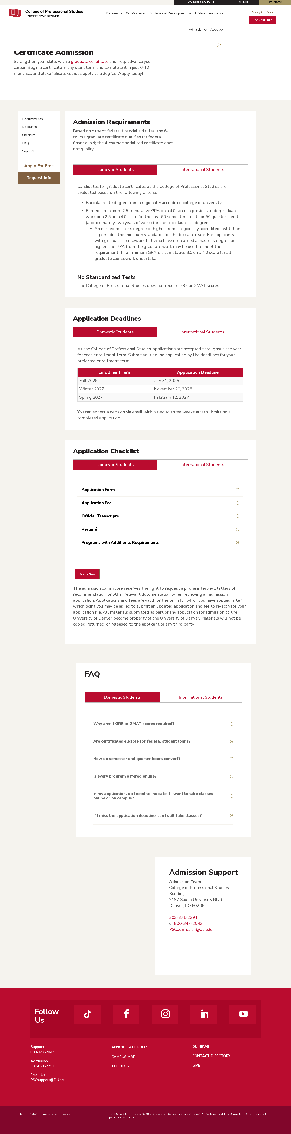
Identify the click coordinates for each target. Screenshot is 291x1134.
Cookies (66, 1114)
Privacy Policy (50, 1114)
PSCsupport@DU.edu (47, 1080)
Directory (32, 1114)
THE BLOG (120, 1066)
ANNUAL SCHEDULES (129, 1047)
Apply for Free (262, 12)
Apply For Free (39, 166)
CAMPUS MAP (123, 1056)
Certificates (134, 13)
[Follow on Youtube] (243, 1013)
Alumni (243, 2)
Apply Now (87, 574)
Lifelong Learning (207, 13)
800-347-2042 (42, 1052)
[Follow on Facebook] (126, 1013)
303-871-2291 (42, 1066)
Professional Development (168, 13)
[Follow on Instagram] (165, 1013)
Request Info (262, 20)
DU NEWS (201, 1046)
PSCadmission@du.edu (191, 929)
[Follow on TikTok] (87, 1013)
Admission (196, 30)
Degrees (112, 13)
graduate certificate (89, 61)
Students (274, 2)
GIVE (196, 1065)
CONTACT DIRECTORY (211, 1056)
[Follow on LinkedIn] (204, 1013)
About (215, 30)
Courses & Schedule (201, 2)
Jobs (20, 1114)
